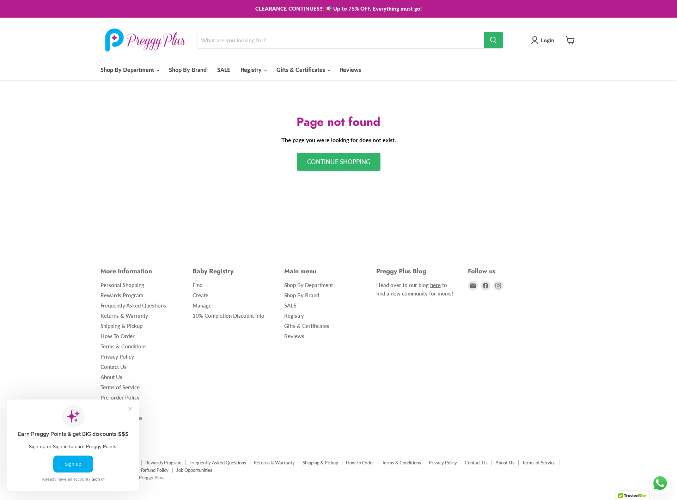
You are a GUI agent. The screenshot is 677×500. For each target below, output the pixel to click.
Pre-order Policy (120, 397)
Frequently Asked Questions (133, 305)
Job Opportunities (194, 470)
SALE (223, 69)
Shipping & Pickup (121, 326)
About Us (111, 377)
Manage (202, 305)
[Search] (493, 40)
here (435, 285)
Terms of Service (120, 387)
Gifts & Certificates (301, 69)
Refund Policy (155, 470)
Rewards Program (121, 295)
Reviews (350, 69)
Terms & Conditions (123, 346)
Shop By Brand (188, 69)
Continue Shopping (338, 161)
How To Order (117, 336)
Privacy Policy (117, 356)
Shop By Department (127, 69)
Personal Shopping (122, 285)
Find (197, 285)
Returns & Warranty (124, 315)
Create (200, 295)
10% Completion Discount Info (228, 315)
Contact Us (113, 367)
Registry (252, 69)
